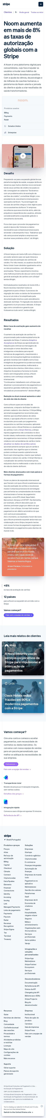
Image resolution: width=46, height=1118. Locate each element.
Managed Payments (12, 907)
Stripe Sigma (9, 929)
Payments (8, 913)
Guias (6, 1014)
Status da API (30, 989)
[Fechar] (41, 1107)
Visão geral (24, 12)
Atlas (6, 852)
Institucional (30, 1014)
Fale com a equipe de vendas (18, 615)
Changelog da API (32, 992)
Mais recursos (9, 1058)
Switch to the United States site (17, 1112)
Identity (7, 894)
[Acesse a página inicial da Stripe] (6, 835)
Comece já (10, 764)
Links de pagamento (12, 910)
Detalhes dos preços (13, 794)
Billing (6, 861)
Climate (7, 871)
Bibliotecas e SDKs (32, 996)
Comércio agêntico (32, 855)
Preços (7, 849)
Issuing (6, 900)
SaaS (27, 896)
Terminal (7, 936)
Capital (6, 865)
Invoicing (7, 897)
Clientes (8, 12)
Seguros (28, 918)
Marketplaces (30, 887)
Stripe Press (30, 1030)
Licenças (7, 1046)
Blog (5, 1021)
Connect (7, 874)
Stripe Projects (31, 999)
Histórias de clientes (12, 1017)
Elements (8, 884)
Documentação (31, 982)
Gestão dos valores (33, 890)
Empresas (29, 849)
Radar (6, 920)
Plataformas (30, 893)
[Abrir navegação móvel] (40, 4)
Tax (5, 932)
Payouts (7, 917)
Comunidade (9, 1024)
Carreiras (28, 1024)
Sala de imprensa (32, 1027)
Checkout (8, 868)
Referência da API (11, 815)
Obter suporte (10, 1067)
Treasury (7, 939)
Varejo (27, 943)
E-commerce (30, 862)
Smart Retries (25, 430)
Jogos (27, 909)
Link (5, 903)
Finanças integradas (33, 865)
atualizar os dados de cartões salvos (20, 444)
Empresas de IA (31, 900)
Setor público (30, 940)
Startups (28, 852)
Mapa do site (9, 1049)
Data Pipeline (9, 881)
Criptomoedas (10, 878)
